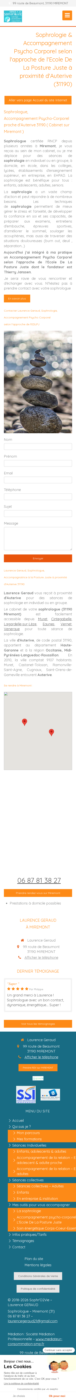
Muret (42, 619)
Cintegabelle (61, 619)
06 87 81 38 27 (39, 880)
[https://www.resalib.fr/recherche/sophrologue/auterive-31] (38, 1078)
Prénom (10, 456)
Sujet (8, 506)
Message (11, 523)
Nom (8, 439)
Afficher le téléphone (41, 957)
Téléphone (12, 489)
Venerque (12, 629)
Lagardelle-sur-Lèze (20, 624)
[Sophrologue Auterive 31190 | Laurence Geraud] (13, 16)
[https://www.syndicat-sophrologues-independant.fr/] (26, 1094)
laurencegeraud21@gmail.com (32, 1321)
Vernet (66, 624)
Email (8, 473)
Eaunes (48, 624)
